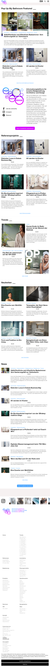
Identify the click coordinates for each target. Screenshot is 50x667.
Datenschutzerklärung (17, 657)
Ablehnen (25, 664)
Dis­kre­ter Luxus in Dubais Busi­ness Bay (13, 67)
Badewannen (6, 584)
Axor (21, 580)
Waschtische (6, 587)
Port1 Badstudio (24, 574)
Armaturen (9, 338)
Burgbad (22, 583)
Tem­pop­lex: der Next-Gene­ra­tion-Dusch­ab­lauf (37, 306)
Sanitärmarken (24, 578)
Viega (21, 600)
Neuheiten (6, 282)
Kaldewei (22, 593)
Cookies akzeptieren (25, 661)
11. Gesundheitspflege (24, 554)
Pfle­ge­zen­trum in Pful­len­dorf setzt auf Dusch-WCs (36, 194)
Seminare (5, 604)
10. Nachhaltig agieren (24, 553)
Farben (21, 561)
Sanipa (21, 597)
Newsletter (6, 621)
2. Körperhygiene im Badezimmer (24, 541)
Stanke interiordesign (24, 573)
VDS (21, 611)
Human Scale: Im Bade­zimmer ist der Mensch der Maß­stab (36, 228)
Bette (21, 581)
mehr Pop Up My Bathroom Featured (25, 83)
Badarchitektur (14, 32)
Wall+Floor (22, 560)
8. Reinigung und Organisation (24, 550)
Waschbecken (16, 338)
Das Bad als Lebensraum (24, 537)
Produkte (3, 303)
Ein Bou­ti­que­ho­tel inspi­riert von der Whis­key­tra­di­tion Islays (12, 195)
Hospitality (29, 64)
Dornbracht (23, 586)
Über (21, 606)
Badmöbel (28, 338)
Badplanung (30, 32)
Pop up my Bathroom (19, 250)
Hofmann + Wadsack (24, 570)
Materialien (23, 563)
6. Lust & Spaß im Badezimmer (24, 547)
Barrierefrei (23, 566)
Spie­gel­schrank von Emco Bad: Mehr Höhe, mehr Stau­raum (37, 342)
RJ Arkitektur (23, 571)
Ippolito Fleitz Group (24, 576)
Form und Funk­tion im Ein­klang (11, 341)
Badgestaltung (22, 32)
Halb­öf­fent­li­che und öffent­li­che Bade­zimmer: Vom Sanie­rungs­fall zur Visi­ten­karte (23, 35)
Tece (21, 599)
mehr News (25, 480)
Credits (5, 618)
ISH (12, 250)
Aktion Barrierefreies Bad (24, 610)
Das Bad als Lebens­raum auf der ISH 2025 (12, 253)
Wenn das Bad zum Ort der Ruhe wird (25, 458)
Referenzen (6, 558)
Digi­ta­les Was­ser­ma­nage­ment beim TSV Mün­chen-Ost (28, 445)
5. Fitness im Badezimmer (24, 545)
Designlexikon (23, 604)
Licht (21, 564)
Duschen (9, 303)
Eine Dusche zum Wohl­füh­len (11, 306)
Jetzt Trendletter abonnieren (25, 128)
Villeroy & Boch (24, 602)
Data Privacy (6, 620)
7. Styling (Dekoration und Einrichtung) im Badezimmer (24, 548)
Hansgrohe (22, 591)
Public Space (6, 561)
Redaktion (22, 613)
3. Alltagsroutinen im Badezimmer (24, 542)
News (4, 364)
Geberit (22, 589)
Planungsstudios (24, 568)
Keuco (21, 596)
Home (4, 535)
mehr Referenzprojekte (25, 213)
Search (44, 1)
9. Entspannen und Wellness (24, 551)
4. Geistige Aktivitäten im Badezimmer (24, 544)
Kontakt (5, 615)
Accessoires (6, 581)
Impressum (6, 617)
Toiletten (5, 590)
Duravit (22, 587)
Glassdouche (23, 590)
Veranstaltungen (6, 250)
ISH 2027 (5, 608)
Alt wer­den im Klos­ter (34, 66)
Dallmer (22, 584)
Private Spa (5, 64)
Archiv (21, 555)
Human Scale (23, 538)
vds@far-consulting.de (6, 638)
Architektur (6, 32)
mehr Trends (25, 276)
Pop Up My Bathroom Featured (16, 8)
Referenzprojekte (13, 64)
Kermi (21, 594)
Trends (35, 32)
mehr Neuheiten (25, 357)
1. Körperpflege (24, 540)
